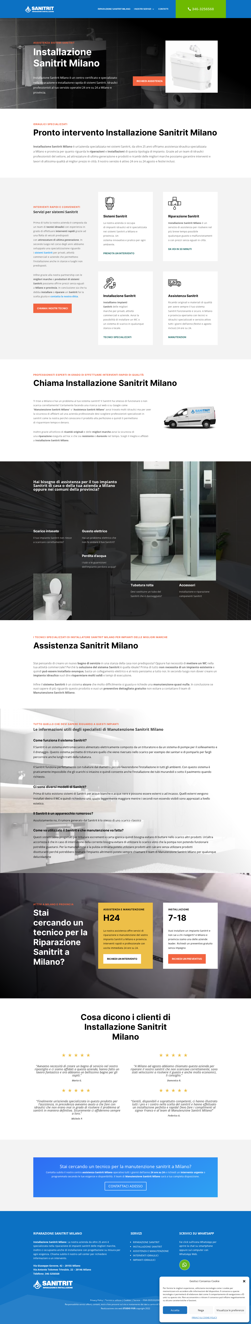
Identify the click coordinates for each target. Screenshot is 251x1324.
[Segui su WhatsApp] (184, 1265)
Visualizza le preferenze (230, 1310)
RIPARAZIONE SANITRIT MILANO (114, 9)
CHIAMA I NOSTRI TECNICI (52, 308)
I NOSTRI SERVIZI (142, 9)
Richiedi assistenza (150, 81)
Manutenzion (177, 337)
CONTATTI (163, 9)
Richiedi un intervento (122, 958)
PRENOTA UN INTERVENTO (118, 253)
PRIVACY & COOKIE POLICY (204, 1317)
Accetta (175, 1310)
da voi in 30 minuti (180, 249)
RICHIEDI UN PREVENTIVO (187, 958)
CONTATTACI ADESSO (125, 1186)
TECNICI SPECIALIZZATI (117, 337)
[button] (244, 1281)
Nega (201, 1310)
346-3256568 (203, 9)
